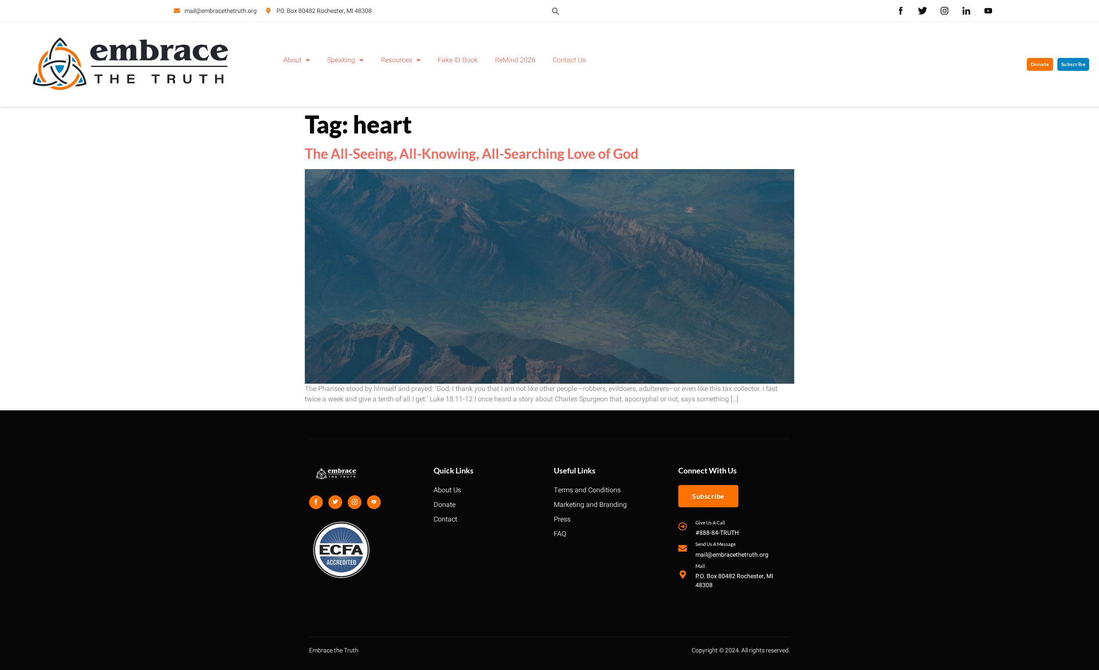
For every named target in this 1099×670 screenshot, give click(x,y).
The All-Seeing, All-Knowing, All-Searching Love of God (471, 153)
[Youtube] (374, 502)
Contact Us (569, 60)
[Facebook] (316, 502)
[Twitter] (335, 502)
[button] (555, 10)
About (292, 60)
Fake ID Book (458, 60)
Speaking (341, 60)
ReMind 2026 (515, 60)
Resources (396, 60)
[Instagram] (354, 502)
